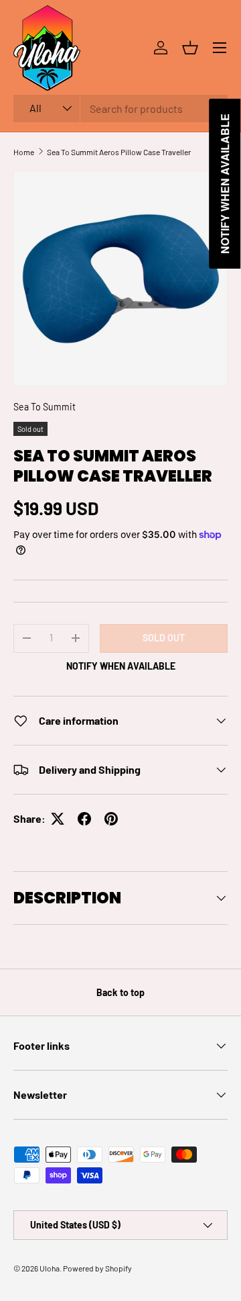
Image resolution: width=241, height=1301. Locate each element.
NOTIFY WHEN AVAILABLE (120, 666)
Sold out (164, 637)
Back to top (120, 992)
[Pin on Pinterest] (111, 818)
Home (23, 152)
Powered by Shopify (97, 1268)
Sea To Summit (44, 406)
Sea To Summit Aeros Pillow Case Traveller (119, 152)
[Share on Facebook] (84, 818)
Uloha (49, 1268)
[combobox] (120, 108)
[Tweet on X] (57, 818)
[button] (190, 47)
